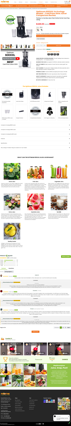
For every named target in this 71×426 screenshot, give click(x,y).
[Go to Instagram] (38, 424)
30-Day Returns (32, 405)
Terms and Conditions (33, 400)
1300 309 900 (67, 3)
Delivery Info (31, 407)
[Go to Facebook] (36, 424)
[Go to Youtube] (40, 424)
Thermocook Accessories (20, 410)
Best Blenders (17, 400)
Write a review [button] (66, 256)
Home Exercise (18, 405)
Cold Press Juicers (18, 401)
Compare (40, 2)
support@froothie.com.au (6, 411)
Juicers (26, 2)
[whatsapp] (65, 1)
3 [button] (65, 327)
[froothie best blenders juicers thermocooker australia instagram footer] (64, 403)
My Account (31, 409)
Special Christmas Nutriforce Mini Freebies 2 (10, 8)
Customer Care (54, 2)
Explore (46, 2)
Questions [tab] (11, 268)
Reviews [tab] (4, 268)
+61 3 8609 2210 (7, 416)
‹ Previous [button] (56, 327)
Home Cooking (33, 2)
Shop (15, 2)
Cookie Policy (31, 403)
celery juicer (61, 373)
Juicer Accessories (18, 409)
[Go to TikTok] (41, 424)
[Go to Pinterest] (43, 424)
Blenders (20, 2)
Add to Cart (35, 331)
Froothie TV (8, 338)
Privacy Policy (31, 401)
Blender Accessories (19, 407)
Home (1, 8)
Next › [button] (68, 327)
